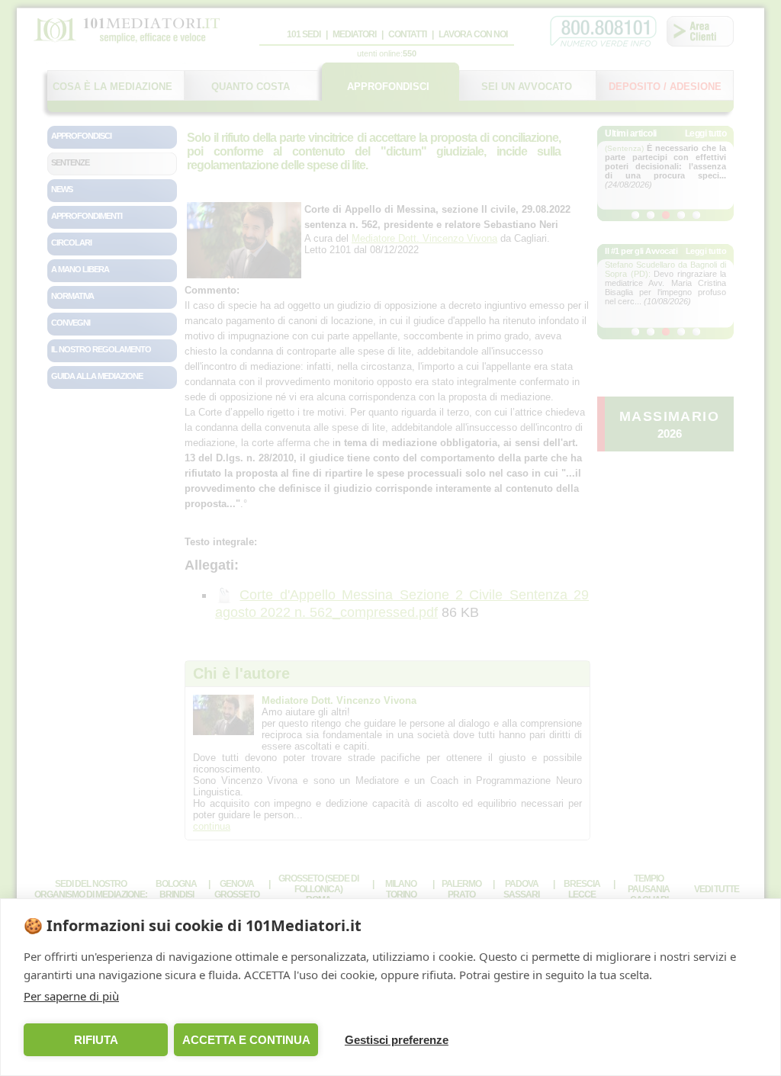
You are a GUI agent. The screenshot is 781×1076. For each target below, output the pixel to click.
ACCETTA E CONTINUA (246, 1039)
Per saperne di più (71, 996)
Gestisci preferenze (396, 1039)
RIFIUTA (96, 1039)
